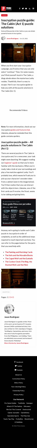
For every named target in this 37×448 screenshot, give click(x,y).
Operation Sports (13, 416)
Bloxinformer (29, 419)
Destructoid (27, 409)
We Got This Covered (13, 409)
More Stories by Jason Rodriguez (16, 343)
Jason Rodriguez (13, 38)
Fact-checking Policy (18, 387)
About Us (18, 375)
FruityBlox (19, 419)
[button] (33, 8)
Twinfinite (21, 403)
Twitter (19, 366)
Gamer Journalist (13, 413)
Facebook (19, 362)
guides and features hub (20, 130)
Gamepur (29, 403)
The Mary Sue (25, 416)
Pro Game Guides (10, 403)
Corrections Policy (18, 379)
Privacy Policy (18, 394)
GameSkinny (25, 413)
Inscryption (6, 292)
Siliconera (27, 406)
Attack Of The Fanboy (14, 406)
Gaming (4, 15)
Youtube (19, 370)
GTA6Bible (18, 422)
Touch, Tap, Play (8, 419)
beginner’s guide (11, 163)
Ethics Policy (18, 383)
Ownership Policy (18, 391)
